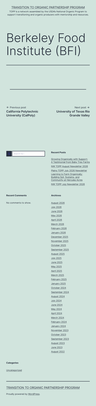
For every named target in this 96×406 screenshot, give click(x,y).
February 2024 (59, 322)
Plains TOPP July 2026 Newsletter (69, 170)
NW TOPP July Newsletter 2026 (68, 184)
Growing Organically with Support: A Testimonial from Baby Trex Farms (70, 160)
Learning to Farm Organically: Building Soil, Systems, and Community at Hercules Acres (66, 177)
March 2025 (57, 275)
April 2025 (56, 271)
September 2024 (60, 292)
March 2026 (57, 224)
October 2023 (58, 334)
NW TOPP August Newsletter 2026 (69, 166)
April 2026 (56, 219)
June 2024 (56, 305)
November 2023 (59, 330)
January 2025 (58, 283)
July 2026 (56, 207)
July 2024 (56, 300)
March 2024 (57, 317)
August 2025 (58, 254)
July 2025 (56, 258)
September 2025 (60, 249)
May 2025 (56, 266)
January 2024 (58, 326)
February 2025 (59, 279)
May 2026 (56, 215)
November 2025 (59, 241)
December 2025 (59, 237)
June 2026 (56, 211)
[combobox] (25, 154)
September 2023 (60, 339)
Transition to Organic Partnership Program (48, 7)
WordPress (34, 394)
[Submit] (9, 153)
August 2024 (58, 296)
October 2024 (58, 288)
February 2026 (59, 228)
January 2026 (58, 232)
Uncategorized (14, 370)
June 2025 (56, 262)
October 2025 (58, 245)
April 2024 (56, 313)
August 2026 (58, 203)
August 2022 (58, 351)
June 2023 (56, 347)
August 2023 (58, 343)
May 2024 (56, 309)
